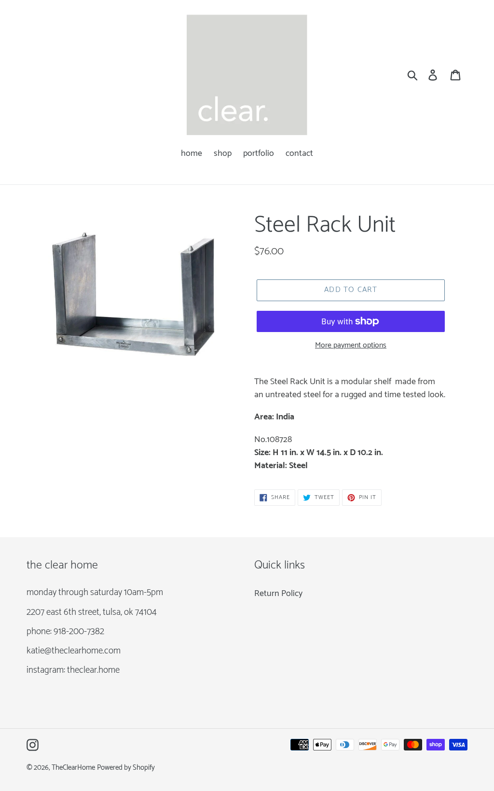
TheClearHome (73, 768)
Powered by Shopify (126, 768)
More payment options (350, 345)
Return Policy (278, 593)
